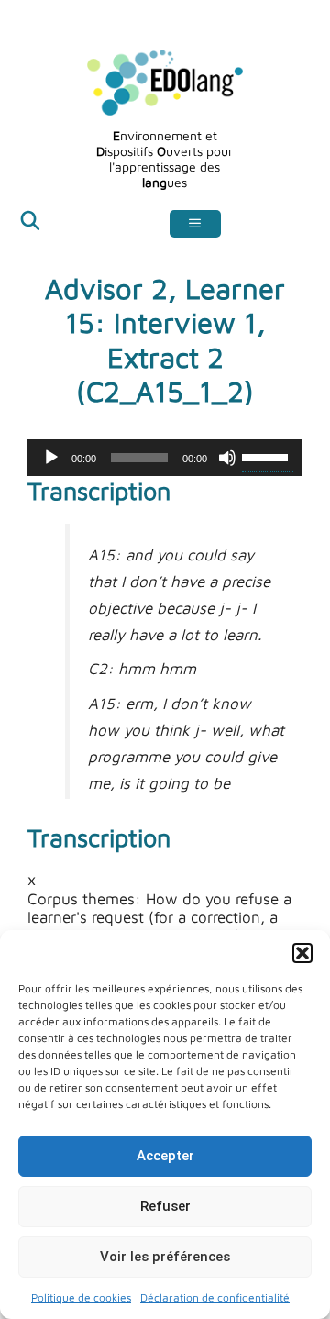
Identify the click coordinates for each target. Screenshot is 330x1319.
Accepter (165, 1155)
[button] (302, 953)
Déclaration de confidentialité (215, 1297)
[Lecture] (51, 458)
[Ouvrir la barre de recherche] (30, 223)
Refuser (165, 1206)
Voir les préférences (165, 1256)
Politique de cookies (81, 1297)
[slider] (267, 455)
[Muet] (227, 458)
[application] (165, 457)
